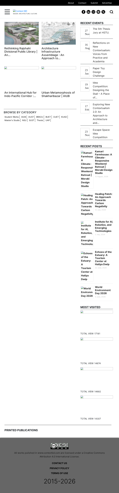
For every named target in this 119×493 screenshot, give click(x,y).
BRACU (39, 117)
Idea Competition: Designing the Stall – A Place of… (101, 90)
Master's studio (12, 120)
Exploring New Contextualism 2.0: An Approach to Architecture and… (101, 113)
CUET (56, 117)
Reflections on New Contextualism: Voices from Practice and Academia (101, 52)
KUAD (64, 117)
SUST (31, 120)
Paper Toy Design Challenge (99, 72)
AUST (31, 117)
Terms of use (59, 473)
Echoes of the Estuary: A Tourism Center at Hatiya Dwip (103, 258)
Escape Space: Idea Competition (101, 133)
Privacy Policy (59, 468)
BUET (48, 117)
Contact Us (59, 463)
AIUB (23, 117)
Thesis (40, 120)
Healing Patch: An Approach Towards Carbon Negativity (103, 200)
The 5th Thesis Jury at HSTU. (101, 30)
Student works (11, 117)
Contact (82, 3)
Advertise (107, 3)
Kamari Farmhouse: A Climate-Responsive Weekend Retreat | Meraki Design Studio (103, 162)
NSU (24, 120)
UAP (48, 120)
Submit (94, 3)
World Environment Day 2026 (103, 290)
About (71, 3)
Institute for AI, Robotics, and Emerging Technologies (104, 226)
